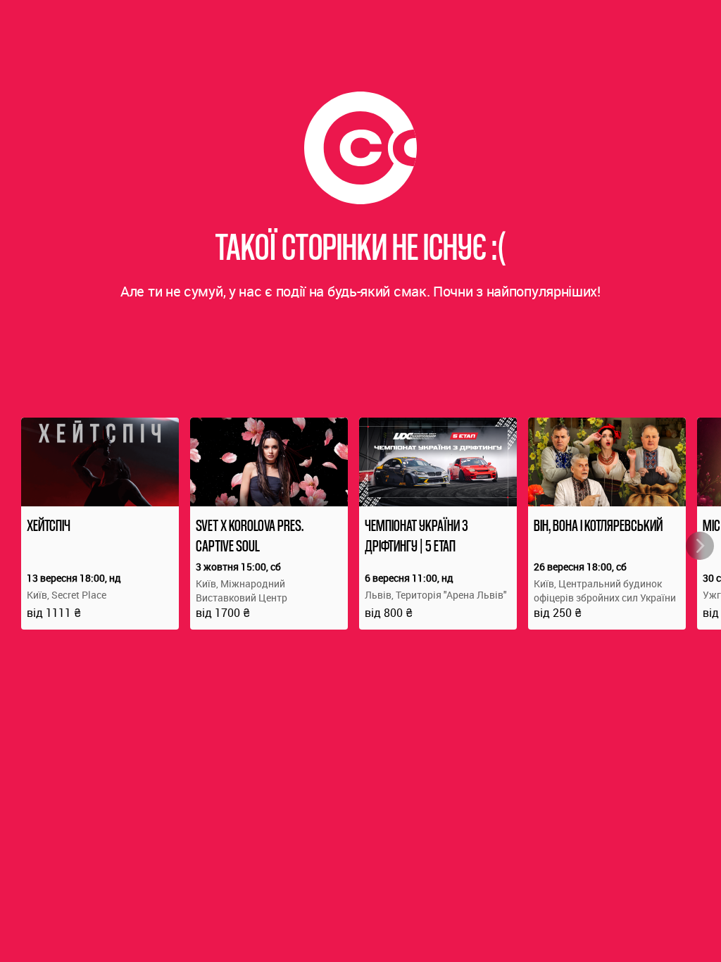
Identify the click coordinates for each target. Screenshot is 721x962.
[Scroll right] (700, 546)
